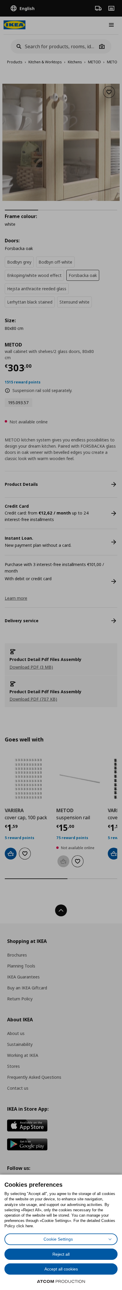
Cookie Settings (58, 1239)
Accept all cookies (61, 1269)
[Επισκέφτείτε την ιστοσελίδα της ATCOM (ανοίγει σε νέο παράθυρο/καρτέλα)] (61, 1281)
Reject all (61, 1254)
